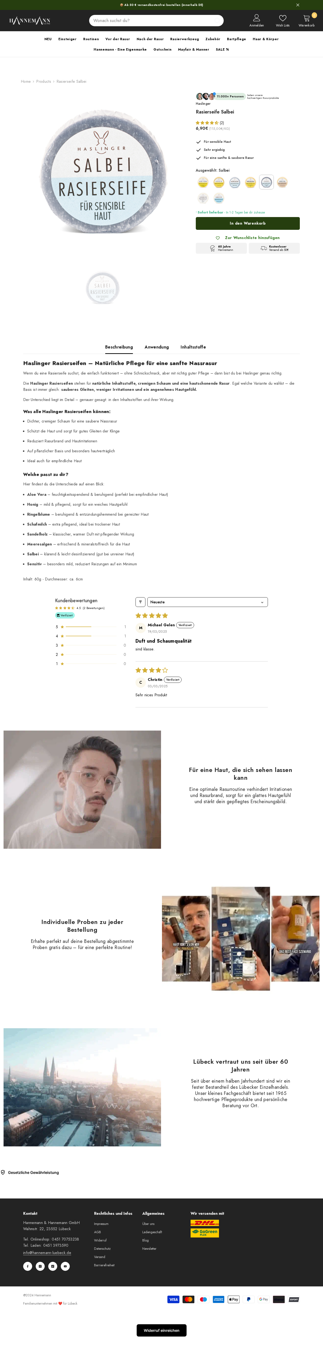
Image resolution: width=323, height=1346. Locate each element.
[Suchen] (156, 20)
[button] (208, 123)
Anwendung (157, 347)
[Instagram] (40, 1266)
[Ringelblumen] (250, 182)
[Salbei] (266, 182)
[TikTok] (52, 1266)
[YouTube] (65, 1266)
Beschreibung (119, 347)
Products (43, 81)
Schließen (298, 5)
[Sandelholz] (282, 182)
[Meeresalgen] (234, 182)
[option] (102, 171)
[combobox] (150, 20)
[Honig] (219, 182)
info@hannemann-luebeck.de (47, 1252)
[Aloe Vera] (203, 182)
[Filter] (140, 602)
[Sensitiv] (219, 198)
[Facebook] (27, 1266)
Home (26, 81)
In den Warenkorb (248, 223)
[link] (82, 790)
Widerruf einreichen (161, 1330)
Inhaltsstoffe (193, 347)
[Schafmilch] (203, 198)
